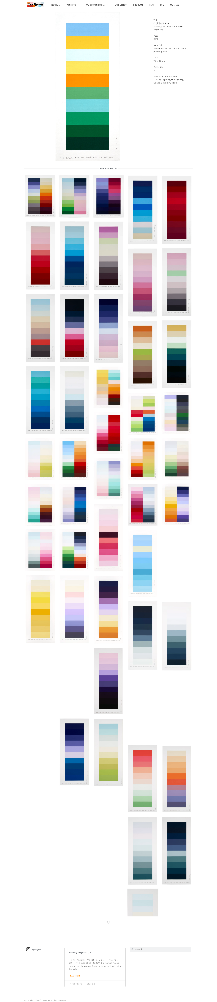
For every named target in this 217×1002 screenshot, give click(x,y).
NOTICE (55, 5)
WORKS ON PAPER (95, 5)
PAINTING (71, 5)
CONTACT (175, 5)
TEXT (152, 5)
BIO (162, 5)
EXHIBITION (121, 5)
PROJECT (138, 5)
